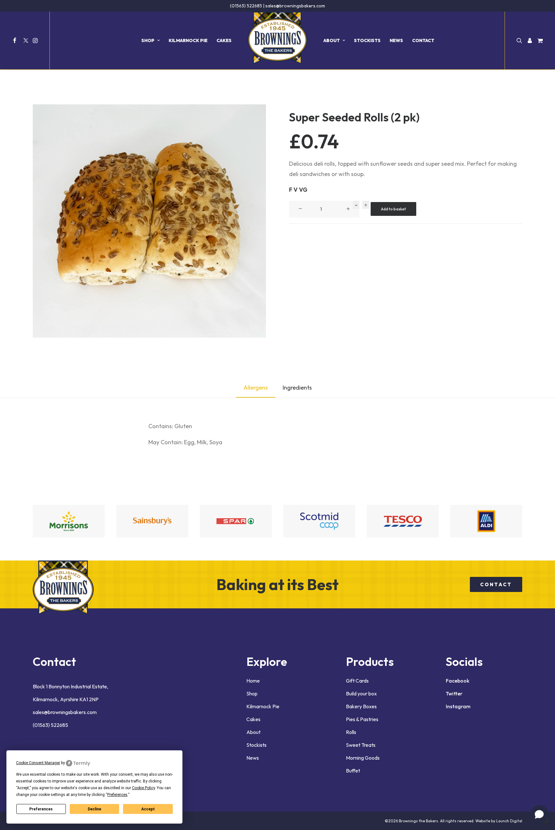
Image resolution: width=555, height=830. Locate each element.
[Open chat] (539, 814)
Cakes (224, 40)
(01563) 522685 (246, 6)
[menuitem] (16, 40)
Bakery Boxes (361, 706)
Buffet (353, 770)
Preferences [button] (117, 794)
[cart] (539, 40)
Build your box (361, 693)
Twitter (454, 693)
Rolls (351, 732)
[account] (529, 40)
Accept (148, 809)
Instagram (458, 706)
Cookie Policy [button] (143, 788)
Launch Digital (509, 820)
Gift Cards (357, 680)
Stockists (367, 40)
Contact (423, 40)
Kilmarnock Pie (188, 40)
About (331, 40)
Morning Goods (363, 758)
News (396, 40)
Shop (147, 40)
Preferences (41, 809)
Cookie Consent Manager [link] (38, 763)
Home (253, 680)
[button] (16, 40)
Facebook (457, 680)
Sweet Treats (360, 745)
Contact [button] (496, 584)
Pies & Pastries (362, 719)
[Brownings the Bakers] (277, 40)
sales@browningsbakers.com (295, 6)
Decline (94, 809)
